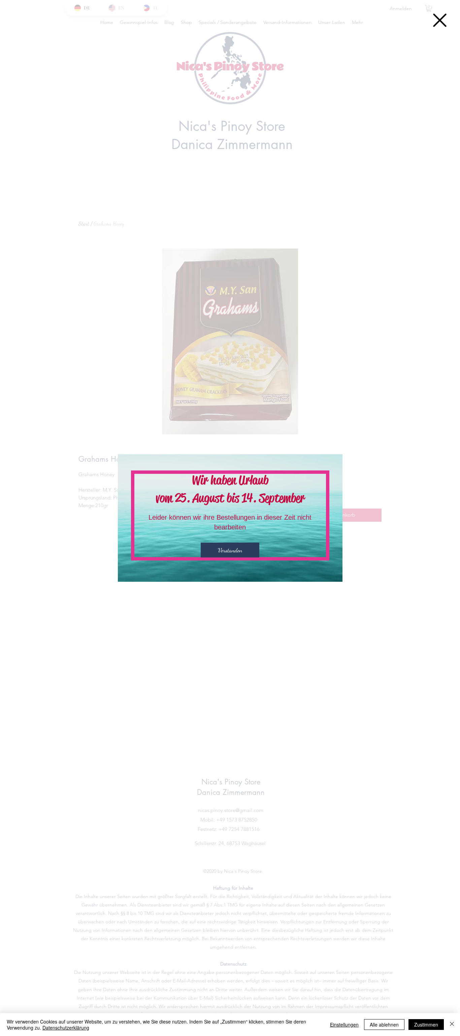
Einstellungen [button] (344, 1024)
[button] (440, 20)
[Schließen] (452, 1024)
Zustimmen (426, 1024)
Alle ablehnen (384, 1024)
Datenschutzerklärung (65, 1027)
